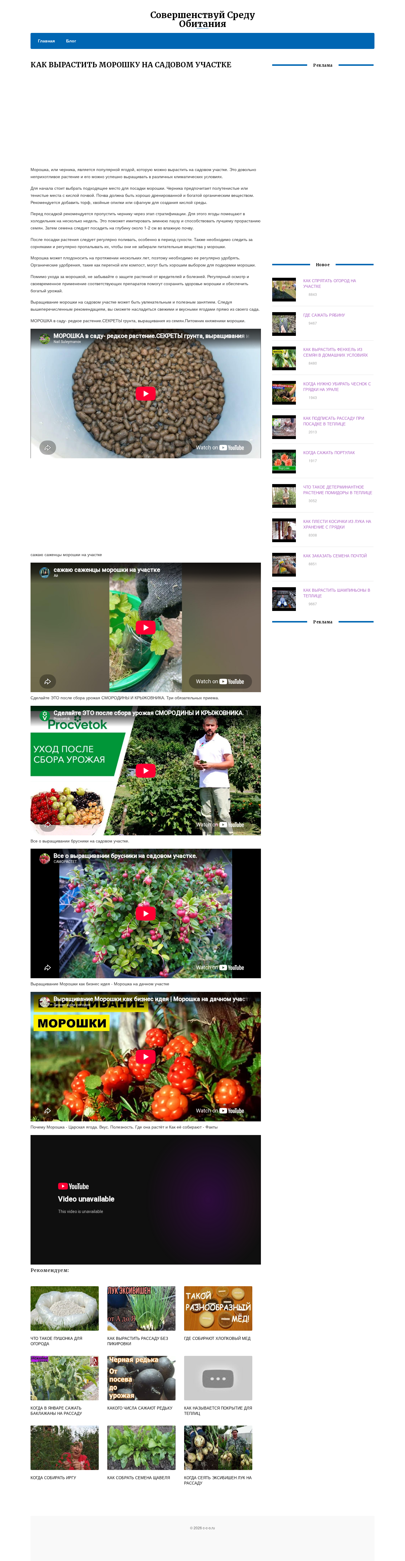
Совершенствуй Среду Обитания (202, 19)
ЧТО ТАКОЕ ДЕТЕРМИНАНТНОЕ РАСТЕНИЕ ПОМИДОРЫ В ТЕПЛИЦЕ (337, 489)
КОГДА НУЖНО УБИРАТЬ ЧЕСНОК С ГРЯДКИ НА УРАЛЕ (337, 386)
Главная (46, 41)
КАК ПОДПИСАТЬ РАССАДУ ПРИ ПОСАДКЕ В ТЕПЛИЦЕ (333, 421)
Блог (71, 41)
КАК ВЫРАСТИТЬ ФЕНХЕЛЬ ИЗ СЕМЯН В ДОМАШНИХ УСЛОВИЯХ (335, 352)
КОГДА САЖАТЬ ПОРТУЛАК (329, 452)
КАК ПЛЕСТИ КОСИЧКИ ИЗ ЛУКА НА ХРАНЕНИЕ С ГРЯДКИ (337, 524)
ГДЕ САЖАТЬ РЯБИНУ (324, 315)
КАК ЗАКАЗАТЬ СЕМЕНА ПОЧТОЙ (335, 555)
